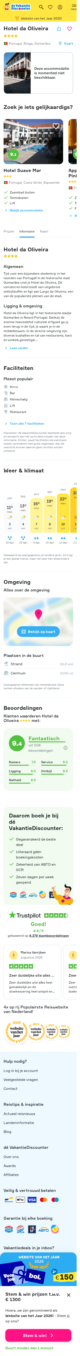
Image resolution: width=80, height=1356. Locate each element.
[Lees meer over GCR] (42, 894)
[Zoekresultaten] (41, 7)
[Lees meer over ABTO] (32, 894)
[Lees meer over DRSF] (32, 1229)
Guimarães (42, 43)
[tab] (9, 231)
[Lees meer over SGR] (23, 894)
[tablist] (38, 231)
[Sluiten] (68, 1295)
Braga (28, 43)
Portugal (15, 43)
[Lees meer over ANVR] (13, 894)
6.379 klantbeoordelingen (49, 935)
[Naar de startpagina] (18, 7)
